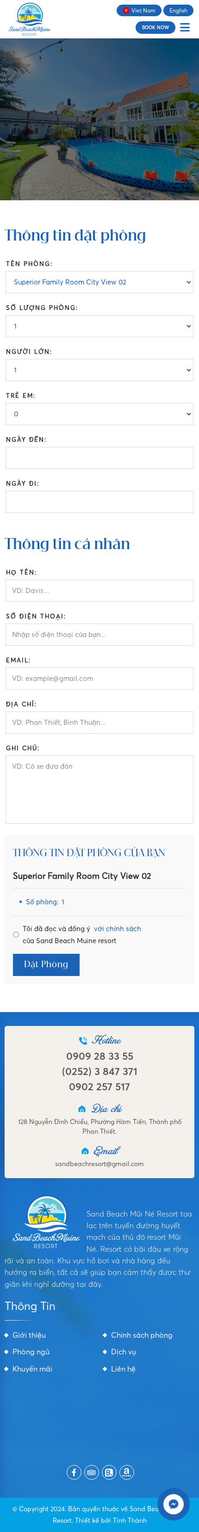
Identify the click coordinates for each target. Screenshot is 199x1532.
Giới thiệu (29, 1335)
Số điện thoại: (36, 616)
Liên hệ (123, 1368)
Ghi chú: (23, 748)
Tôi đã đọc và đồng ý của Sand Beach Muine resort (82, 934)
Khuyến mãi (32, 1368)
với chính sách (117, 928)
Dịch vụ (123, 1351)
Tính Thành (130, 1520)
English (178, 10)
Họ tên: (21, 572)
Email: (18, 660)
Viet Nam (143, 10)
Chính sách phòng (142, 1335)
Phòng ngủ (31, 1351)
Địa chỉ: (21, 704)
